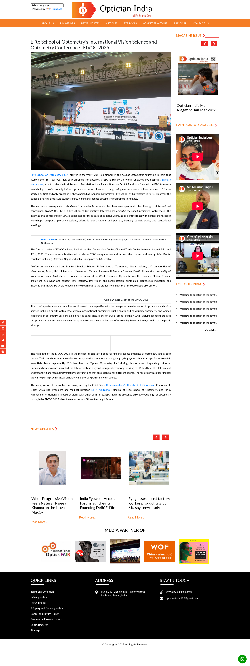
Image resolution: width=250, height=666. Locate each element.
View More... (212, 329)
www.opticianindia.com (179, 591)
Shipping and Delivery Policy (47, 608)
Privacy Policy (39, 597)
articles (111, 23)
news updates (90, 23)
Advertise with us (155, 23)
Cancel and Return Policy (45, 613)
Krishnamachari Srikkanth (120, 384)
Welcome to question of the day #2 (198, 301)
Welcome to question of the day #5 (198, 322)
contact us (201, 23)
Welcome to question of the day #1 (198, 294)
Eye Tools (130, 23)
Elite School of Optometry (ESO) (50, 174)
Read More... (39, 522)
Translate (57, 8)
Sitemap (35, 630)
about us (47, 23)
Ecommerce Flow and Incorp (46, 619)
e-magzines (67, 23)
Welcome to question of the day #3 (198, 308)
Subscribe (180, 23)
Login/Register (39, 624)
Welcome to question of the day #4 (198, 315)
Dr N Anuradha (100, 389)
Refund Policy (38, 602)
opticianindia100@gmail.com (182, 598)
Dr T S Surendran (145, 384)
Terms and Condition (42, 591)
